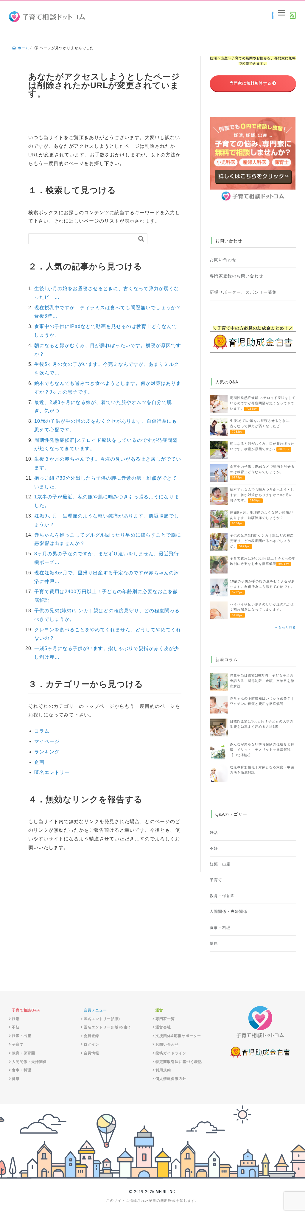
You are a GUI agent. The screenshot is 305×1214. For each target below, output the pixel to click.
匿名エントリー (52, 772)
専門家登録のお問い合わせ (236, 275)
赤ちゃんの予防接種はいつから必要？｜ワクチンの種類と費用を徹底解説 (262, 701)
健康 (214, 943)
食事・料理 (220, 928)
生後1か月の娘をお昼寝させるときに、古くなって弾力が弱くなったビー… (261, 426)
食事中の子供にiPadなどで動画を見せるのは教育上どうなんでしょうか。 (262, 472)
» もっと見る (285, 627)
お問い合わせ (223, 259)
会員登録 (91, 1036)
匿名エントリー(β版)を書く (108, 1027)
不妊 (214, 848)
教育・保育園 (222, 896)
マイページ (47, 741)
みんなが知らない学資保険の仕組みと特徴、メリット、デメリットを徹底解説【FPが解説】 (262, 749)
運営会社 (163, 1027)
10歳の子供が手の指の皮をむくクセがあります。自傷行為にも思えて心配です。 (262, 586)
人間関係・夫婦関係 (228, 912)
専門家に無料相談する (250, 83)
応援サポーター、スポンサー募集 (243, 292)
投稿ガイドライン (170, 1053)
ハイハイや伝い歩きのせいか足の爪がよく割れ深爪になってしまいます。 (262, 609)
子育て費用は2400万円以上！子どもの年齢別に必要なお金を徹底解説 (262, 561)
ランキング (47, 751)
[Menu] (281, 12)
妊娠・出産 (220, 864)
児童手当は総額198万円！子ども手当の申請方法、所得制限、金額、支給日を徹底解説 (262, 681)
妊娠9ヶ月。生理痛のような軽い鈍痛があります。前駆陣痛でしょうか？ (261, 518)
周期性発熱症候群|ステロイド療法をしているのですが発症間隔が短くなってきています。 (262, 403)
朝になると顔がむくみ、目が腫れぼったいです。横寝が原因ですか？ (262, 446)
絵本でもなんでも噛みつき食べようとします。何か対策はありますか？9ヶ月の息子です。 (262, 495)
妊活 (214, 833)
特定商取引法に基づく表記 (178, 1062)
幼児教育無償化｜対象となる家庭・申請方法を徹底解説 (262, 769)
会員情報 (91, 1053)
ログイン (91, 1044)
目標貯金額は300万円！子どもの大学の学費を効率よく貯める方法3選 (261, 723)
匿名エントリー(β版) (102, 1019)
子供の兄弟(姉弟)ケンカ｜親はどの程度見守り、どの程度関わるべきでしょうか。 (262, 541)
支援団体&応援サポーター (178, 1036)
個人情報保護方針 (170, 1079)
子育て (216, 880)
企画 (39, 762)
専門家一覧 (165, 1019)
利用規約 (163, 1070)
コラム (41, 730)
